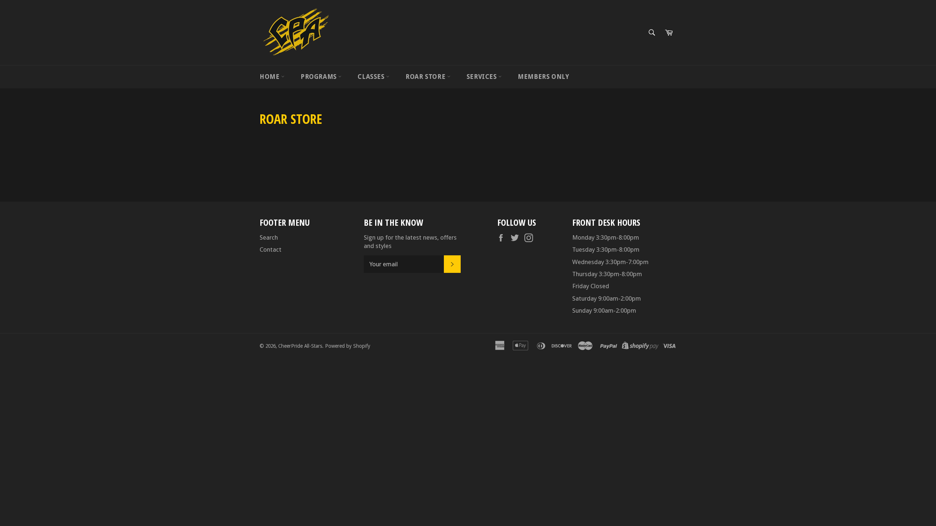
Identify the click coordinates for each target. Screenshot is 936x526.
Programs (319, 76)
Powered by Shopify (347, 346)
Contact (271, 249)
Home (270, 76)
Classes (372, 76)
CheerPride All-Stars (300, 346)
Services (482, 76)
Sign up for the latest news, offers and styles (410, 241)
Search (269, 237)
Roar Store (426, 76)
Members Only (543, 76)
